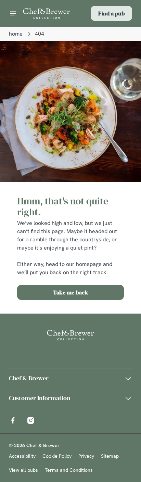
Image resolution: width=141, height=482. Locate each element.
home (16, 33)
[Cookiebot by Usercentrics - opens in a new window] (103, 111)
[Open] (13, 13)
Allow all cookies (70, 342)
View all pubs (23, 470)
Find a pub (111, 13)
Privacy (86, 456)
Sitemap (110, 456)
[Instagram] (31, 420)
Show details (104, 321)
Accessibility (22, 456)
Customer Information (39, 398)
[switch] (123, 250)
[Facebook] (13, 420)
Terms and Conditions (69, 470)
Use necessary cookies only (70, 365)
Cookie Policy (57, 456)
